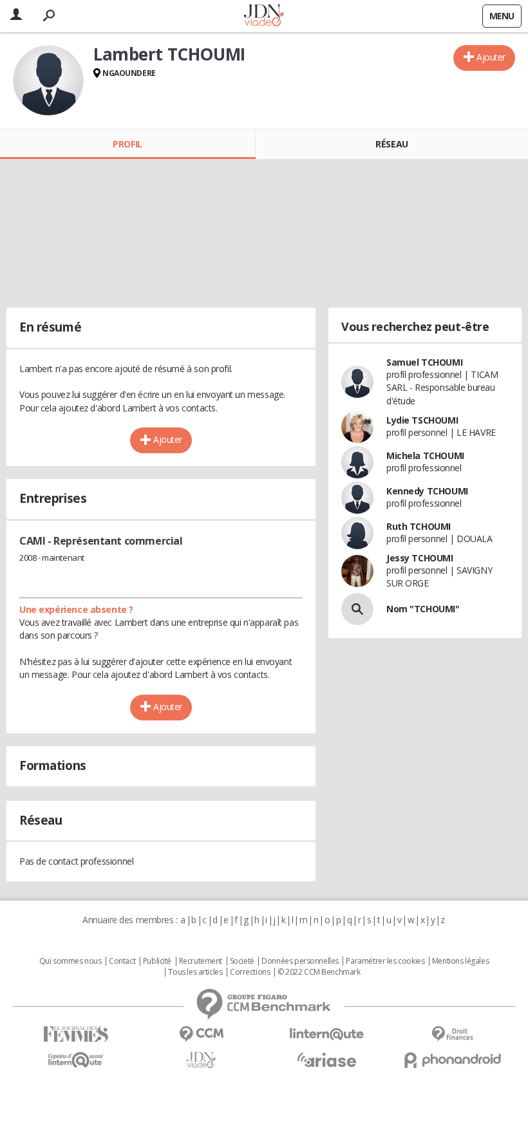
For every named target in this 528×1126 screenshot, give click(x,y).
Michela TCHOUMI (425, 455)
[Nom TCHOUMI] (357, 609)
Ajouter (490, 57)
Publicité (157, 961)
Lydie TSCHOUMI (422, 420)
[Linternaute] (327, 1034)
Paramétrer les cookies (385, 961)
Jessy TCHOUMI (419, 558)
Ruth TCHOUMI (418, 526)
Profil (127, 144)
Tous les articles (195, 972)
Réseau (391, 144)
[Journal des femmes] (75, 1034)
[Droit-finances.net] (452, 1034)
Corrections (250, 972)
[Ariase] (327, 1060)
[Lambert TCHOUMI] (48, 80)
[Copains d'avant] (75, 1060)
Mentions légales (460, 961)
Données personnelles (300, 961)
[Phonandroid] (452, 1060)
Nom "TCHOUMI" (423, 609)
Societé (242, 961)
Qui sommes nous (70, 961)
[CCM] (201, 1034)
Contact (122, 961)
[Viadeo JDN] (201, 1060)
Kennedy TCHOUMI (427, 491)
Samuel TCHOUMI (424, 362)
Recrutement (200, 961)
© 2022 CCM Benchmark (319, 972)
